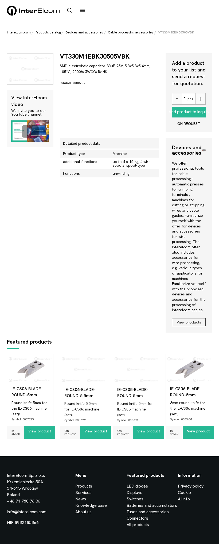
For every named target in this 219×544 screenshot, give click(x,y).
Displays (134, 492)
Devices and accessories (84, 32)
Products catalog (48, 32)
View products (189, 322)
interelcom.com (19, 32)
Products (83, 486)
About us (83, 512)
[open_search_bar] (70, 11)
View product (39, 431)
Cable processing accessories (130, 32)
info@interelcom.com (26, 512)
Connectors (137, 518)
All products (138, 524)
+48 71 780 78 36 (23, 501)
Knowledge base (91, 505)
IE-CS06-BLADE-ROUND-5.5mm (79, 392)
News (80, 499)
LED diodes (137, 486)
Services (83, 492)
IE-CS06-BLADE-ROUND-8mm (185, 391)
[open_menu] (82, 11)
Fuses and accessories (148, 512)
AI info (184, 499)
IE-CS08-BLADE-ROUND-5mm (132, 392)
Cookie (184, 492)
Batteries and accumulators (152, 505)
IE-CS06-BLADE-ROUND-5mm (26, 391)
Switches (135, 499)
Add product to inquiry (189, 112)
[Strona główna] (33, 14)
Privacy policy (191, 486)
